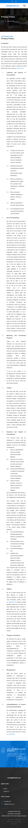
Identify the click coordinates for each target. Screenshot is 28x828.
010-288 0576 (7, 801)
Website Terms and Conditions (14, 821)
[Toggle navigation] (24, 6)
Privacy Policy (14, 823)
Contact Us (6, 791)
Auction (5, 788)
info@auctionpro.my (9, 804)
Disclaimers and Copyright (14, 819)
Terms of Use (20, 68)
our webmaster (11, 602)
